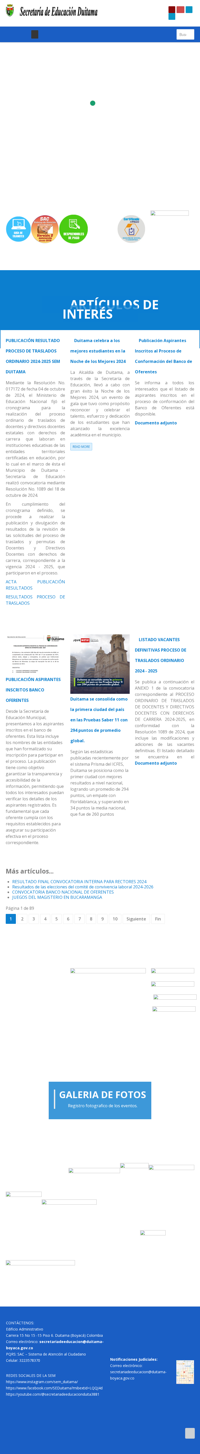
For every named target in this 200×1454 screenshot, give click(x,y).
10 (115, 919)
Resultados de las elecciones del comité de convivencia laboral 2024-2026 (82, 887)
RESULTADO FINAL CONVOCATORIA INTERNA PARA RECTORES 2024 (79, 881)
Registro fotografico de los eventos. (103, 1106)
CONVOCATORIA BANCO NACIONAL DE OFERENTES (63, 892)
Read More (81, 446)
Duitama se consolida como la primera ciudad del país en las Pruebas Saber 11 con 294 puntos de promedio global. (99, 720)
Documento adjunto (156, 423)
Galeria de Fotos (102, 1094)
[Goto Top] (190, 1433)
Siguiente (136, 919)
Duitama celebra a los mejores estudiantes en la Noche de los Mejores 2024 (98, 351)
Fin (158, 919)
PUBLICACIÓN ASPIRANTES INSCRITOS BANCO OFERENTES (33, 690)
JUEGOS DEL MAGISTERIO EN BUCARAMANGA (57, 897)
